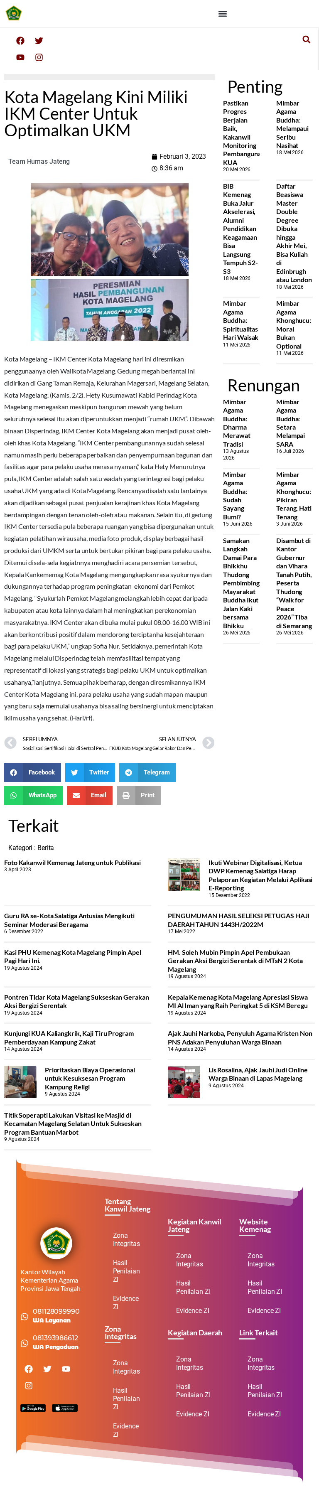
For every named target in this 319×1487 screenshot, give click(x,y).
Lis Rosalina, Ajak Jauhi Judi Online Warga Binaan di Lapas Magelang (258, 1074)
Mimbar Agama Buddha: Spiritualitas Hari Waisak (240, 320)
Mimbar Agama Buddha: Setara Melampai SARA (290, 423)
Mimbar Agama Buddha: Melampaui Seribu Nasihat (292, 124)
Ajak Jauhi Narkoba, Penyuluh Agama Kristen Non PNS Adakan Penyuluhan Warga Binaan (240, 1037)
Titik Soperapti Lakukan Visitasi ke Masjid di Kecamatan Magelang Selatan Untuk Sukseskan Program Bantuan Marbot (73, 1123)
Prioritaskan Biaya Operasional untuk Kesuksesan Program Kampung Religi (90, 1078)
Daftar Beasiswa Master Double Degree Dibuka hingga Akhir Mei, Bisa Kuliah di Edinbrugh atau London (294, 232)
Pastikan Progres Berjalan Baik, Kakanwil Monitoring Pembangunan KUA (244, 132)
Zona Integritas (126, 1239)
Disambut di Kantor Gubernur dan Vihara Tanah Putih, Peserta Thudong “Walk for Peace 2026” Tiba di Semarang (294, 582)
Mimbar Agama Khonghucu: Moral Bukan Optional (293, 324)
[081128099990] (24, 1316)
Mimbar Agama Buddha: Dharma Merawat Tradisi (236, 423)
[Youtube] (20, 57)
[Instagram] (39, 57)
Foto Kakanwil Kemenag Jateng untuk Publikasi (72, 862)
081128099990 (56, 1311)
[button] (222, 13)
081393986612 (55, 1338)
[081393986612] (24, 1343)
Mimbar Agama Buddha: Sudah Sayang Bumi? (235, 495)
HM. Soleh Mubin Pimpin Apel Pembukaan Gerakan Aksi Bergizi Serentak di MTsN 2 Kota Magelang (235, 960)
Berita (45, 848)
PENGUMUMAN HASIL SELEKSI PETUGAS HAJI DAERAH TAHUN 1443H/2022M (238, 920)
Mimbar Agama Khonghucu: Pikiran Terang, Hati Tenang (294, 495)
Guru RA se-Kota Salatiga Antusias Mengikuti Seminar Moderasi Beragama (69, 920)
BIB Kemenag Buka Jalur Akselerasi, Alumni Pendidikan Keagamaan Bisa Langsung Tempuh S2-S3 (240, 228)
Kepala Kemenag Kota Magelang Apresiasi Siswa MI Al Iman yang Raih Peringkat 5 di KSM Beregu (238, 1001)
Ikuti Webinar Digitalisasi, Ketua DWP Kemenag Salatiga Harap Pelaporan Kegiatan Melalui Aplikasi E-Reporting (261, 875)
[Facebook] (20, 40)
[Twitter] (39, 40)
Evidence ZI (126, 1303)
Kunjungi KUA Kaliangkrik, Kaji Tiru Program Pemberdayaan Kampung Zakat (69, 1037)
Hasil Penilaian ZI (126, 1271)
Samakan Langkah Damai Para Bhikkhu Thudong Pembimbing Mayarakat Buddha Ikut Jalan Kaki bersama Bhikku (241, 582)
